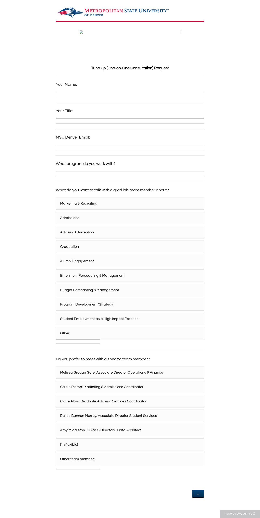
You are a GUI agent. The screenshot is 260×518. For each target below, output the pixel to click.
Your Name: (66, 84)
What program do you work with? (85, 164)
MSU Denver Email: (73, 137)
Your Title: (64, 111)
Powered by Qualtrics (238, 513)
